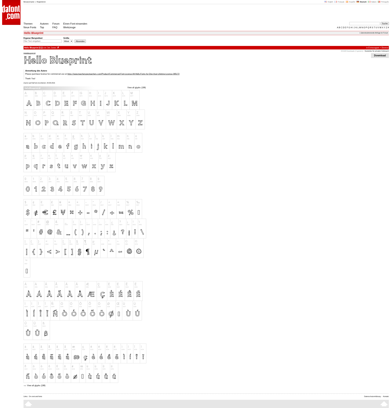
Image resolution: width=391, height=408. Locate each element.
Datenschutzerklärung (372, 396)
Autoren (44, 23)
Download (380, 55)
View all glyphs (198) (136, 87)
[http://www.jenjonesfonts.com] (58, 48)
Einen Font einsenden (75, 23)
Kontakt (386, 396)
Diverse (385, 48)
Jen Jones (51, 48)
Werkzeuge (69, 27)
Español (352, 2)
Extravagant (373, 48)
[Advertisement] (79, 13)
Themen (28, 23)
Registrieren (41, 2)
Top (42, 27)
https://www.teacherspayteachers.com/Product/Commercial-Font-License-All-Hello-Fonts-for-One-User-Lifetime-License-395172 (123, 74)
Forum (55, 23)
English (330, 2)
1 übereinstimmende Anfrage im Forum (374, 33)
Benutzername (29, 2)
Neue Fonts (30, 27)
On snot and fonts (35, 396)
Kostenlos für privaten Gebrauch (377, 51)
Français (341, 2)
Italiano (373, 2)
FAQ (54, 27)
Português (384, 2)
